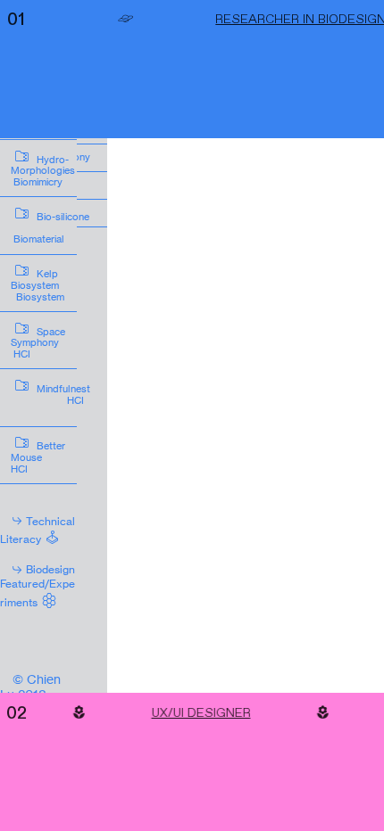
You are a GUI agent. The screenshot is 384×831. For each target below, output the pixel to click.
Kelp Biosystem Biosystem (53, 281)
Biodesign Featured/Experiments (37, 586)
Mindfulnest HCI (53, 396)
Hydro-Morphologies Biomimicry (51, 167)
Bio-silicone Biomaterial (53, 224)
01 (16, 18)
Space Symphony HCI (51, 339)
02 (16, 711)
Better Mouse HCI (53, 453)
